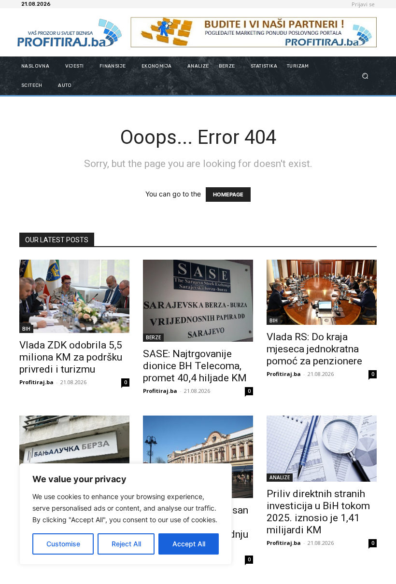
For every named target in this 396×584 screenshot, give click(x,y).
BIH (26, 328)
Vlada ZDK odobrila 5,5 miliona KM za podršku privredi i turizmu (70, 357)
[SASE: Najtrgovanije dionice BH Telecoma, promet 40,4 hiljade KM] (198, 301)
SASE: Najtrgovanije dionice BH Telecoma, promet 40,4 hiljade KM (195, 366)
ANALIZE (279, 477)
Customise (63, 544)
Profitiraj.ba (36, 382)
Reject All (126, 544)
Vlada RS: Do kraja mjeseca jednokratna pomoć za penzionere (314, 349)
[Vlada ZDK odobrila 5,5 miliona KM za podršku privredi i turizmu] (74, 296)
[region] (125, 514)
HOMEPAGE (228, 194)
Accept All (188, 544)
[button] (365, 75)
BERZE (153, 337)
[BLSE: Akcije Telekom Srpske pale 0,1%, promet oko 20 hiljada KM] (74, 453)
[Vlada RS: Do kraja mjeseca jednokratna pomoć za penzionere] (322, 292)
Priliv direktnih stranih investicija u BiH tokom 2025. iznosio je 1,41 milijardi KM (318, 512)
